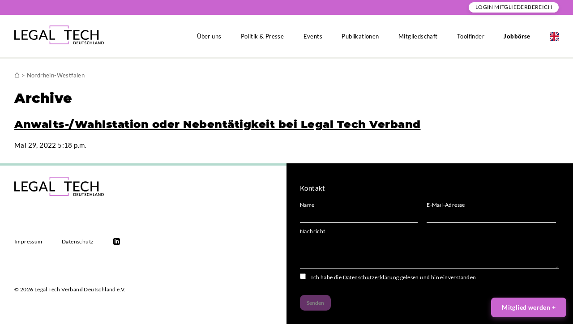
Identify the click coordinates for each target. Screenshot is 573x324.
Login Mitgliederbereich (513, 7)
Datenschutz (78, 241)
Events (313, 36)
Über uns (209, 36)
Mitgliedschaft (418, 36)
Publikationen (360, 36)
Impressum (28, 241)
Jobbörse (517, 36)
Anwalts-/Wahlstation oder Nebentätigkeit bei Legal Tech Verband (217, 124)
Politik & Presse (262, 36)
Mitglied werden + (529, 307)
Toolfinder (470, 36)
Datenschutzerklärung (371, 277)
